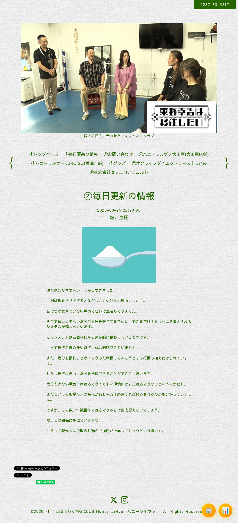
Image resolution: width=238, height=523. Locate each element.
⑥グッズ (117, 163)
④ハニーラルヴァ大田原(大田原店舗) (174, 154)
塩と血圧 (119, 217)
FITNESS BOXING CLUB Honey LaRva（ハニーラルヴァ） (102, 511)
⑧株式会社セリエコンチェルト (119, 172)
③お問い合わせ (118, 154)
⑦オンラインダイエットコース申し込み (169, 163)
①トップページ (44, 154)
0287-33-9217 (214, 4)
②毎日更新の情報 (81, 154)
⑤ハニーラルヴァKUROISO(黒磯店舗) (67, 163)
